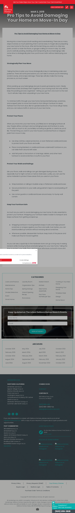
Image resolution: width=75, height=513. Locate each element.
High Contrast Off (57, 7)
